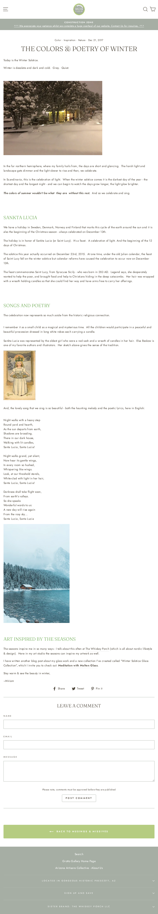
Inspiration (70, 40)
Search (79, 854)
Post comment (79, 798)
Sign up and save (79, 893)
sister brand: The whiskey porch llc (79, 906)
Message (10, 756)
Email (8, 736)
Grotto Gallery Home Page (79, 861)
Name (7, 715)
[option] (79, 24)
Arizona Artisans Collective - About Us (79, 868)
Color (58, 40)
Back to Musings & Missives (81, 831)
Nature (82, 40)
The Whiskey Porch (97, 649)
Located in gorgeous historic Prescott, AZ (79, 880)
